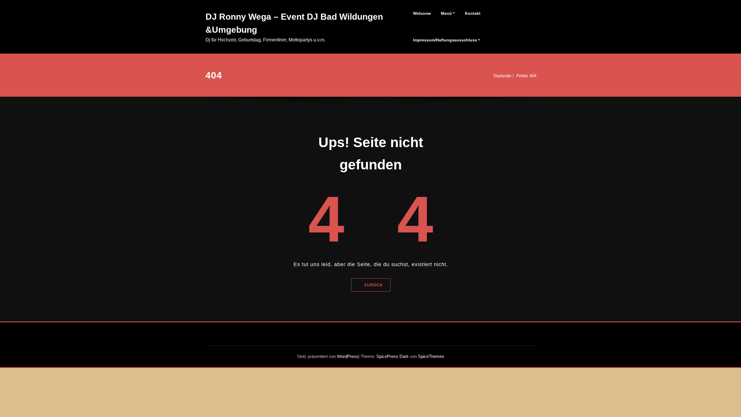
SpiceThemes (430, 356)
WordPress (347, 356)
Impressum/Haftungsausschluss (445, 40)
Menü (446, 13)
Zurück (373, 285)
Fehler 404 (526, 75)
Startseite (502, 75)
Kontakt (472, 13)
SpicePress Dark (392, 356)
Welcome (422, 13)
